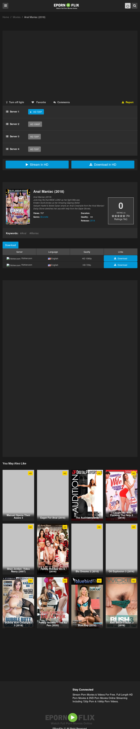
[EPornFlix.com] (67, 5)
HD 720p (37, 111)
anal (24, 233)
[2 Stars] (115, 216)
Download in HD (105, 164)
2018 (92, 220)
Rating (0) (121, 213)
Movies (16, 17)
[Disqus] (70, 324)
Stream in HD (39, 164)
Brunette (44, 216)
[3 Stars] (118, 216)
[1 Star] (113, 216)
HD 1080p (35, 124)
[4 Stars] (121, 216)
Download (10, 245)
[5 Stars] (124, 216)
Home (6, 17)
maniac (35, 233)
